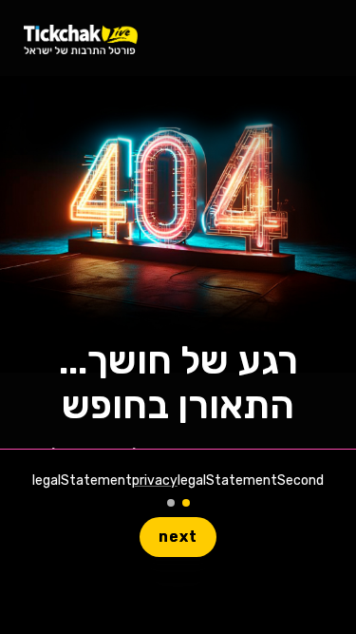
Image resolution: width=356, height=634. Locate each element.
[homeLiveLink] (81, 38)
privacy (155, 480)
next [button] (178, 537)
